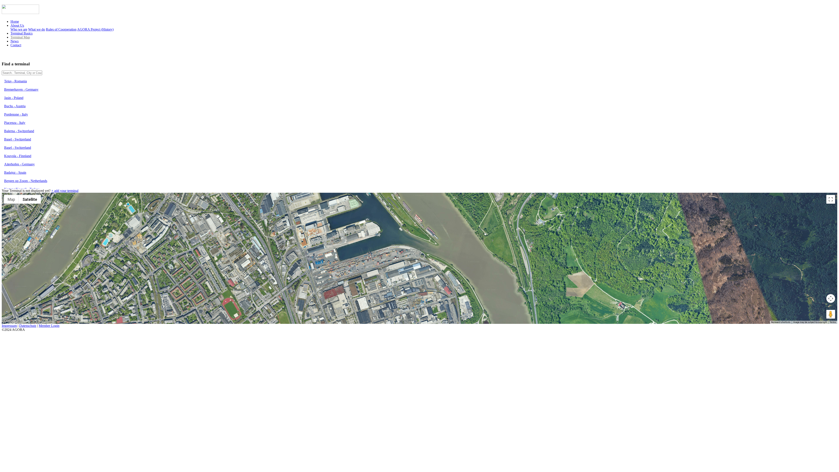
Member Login (49, 326)
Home (14, 21)
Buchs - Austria (15, 106)
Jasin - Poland (13, 98)
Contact (15, 45)
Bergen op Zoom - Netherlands (25, 181)
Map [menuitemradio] (11, 199)
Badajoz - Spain (15, 172)
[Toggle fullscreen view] (830, 199)
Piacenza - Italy (14, 123)
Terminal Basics (21, 33)
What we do (36, 29)
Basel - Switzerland (17, 139)
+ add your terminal (64, 191)
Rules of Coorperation (61, 29)
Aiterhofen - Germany (19, 164)
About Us (17, 25)
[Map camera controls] (830, 298)
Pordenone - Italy (16, 114)
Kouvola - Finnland (17, 156)
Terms (833, 322)
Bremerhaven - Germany (21, 89)
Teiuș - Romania (15, 81)
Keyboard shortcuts (780, 322)
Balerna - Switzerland (19, 131)
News (14, 41)
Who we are (18, 29)
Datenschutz (27, 326)
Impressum (9, 326)
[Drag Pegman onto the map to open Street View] (830, 314)
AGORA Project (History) (95, 29)
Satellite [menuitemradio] (30, 199)
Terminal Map (20, 37)
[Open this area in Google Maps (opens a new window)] (10, 321)
